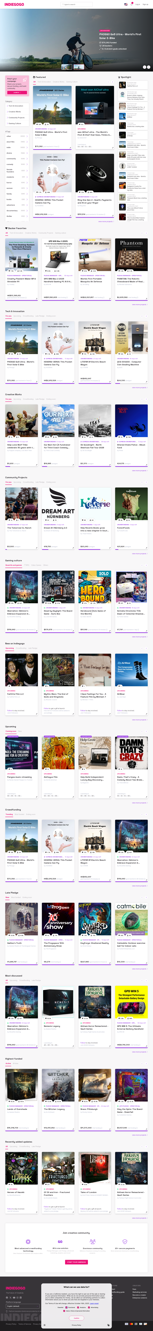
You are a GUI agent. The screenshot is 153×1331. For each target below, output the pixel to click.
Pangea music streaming (19, 777)
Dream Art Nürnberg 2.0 (55, 528)
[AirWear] (131, 670)
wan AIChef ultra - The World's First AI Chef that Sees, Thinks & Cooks (94, 135)
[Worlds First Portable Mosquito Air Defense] (95, 254)
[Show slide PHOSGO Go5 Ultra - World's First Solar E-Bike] (78, 67)
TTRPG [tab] (26, 565)
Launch (16, 92)
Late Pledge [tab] (40, 316)
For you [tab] (8, 316)
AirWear (121, 694)
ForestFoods (123, 528)
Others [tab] (45, 565)
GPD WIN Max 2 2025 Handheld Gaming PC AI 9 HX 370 (57, 281)
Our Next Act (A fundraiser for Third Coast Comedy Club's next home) (57, 447)
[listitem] (17, 136)
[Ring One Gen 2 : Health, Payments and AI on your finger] (95, 173)
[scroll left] (144, 67)
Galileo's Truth (14, 943)
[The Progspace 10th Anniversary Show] (58, 919)
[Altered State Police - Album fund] (131, 420)
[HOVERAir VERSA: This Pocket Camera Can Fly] (52, 173)
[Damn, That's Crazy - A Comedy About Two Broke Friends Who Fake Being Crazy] (131, 753)
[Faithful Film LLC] (21, 670)
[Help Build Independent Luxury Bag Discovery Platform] (95, 753)
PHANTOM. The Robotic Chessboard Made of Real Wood (130, 281)
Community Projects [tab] (46, 233)
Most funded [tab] (19, 814)
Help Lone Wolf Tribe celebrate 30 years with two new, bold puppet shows (21, 447)
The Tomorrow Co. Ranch (19, 528)
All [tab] (34, 82)
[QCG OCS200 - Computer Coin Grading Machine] (131, 337)
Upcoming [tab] (17, 316)
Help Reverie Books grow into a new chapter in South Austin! (94, 531)
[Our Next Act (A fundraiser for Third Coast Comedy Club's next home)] (58, 420)
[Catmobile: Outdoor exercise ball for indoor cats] (131, 919)
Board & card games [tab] (14, 565)
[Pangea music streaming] (21, 753)
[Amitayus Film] (58, 753)
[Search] (63, 4)
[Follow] (9, 686)
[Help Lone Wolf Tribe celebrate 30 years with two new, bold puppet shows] (21, 420)
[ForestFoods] (131, 504)
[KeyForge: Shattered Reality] (95, 919)
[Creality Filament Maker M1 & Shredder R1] (21, 254)
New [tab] (20, 731)
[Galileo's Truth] (21, 919)
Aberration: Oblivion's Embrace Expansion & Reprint (17, 614)
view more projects (105, 221)
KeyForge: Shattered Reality (95, 943)
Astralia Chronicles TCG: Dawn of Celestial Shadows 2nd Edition (130, 614)
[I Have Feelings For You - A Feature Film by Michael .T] (95, 670)
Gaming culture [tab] (60, 233)
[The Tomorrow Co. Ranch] (21, 504)
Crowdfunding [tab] (28, 316)
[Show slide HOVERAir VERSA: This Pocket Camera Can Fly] (66, 67)
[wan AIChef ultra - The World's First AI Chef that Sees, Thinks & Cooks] (95, 105)
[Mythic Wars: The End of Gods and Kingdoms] (58, 670)
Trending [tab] (9, 814)
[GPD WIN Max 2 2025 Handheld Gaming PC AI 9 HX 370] (58, 254)
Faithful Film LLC (15, 694)
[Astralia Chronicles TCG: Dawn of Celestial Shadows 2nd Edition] (131, 587)
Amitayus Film (50, 777)
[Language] (126, 4)
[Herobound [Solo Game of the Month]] (95, 587)
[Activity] (131, 4)
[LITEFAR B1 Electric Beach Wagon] (95, 337)
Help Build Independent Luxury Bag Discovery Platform (92, 780)
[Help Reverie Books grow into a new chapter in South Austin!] (95, 504)
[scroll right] (148, 67)
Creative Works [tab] (58, 82)
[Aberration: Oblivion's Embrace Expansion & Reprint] (21, 587)
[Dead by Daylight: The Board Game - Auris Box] (58, 587)
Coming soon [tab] (11, 731)
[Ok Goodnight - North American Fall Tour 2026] (95, 420)
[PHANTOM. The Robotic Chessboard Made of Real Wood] (131, 254)
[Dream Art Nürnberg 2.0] (58, 504)
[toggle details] (71, 149)
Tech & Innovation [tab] (44, 82)
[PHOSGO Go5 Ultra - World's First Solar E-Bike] (52, 105)
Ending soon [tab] (51, 316)
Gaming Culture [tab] (72, 82)
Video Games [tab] (36, 565)
